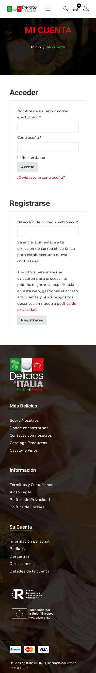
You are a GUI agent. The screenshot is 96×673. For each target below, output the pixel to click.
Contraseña (40, 137)
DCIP (24, 668)
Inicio (36, 47)
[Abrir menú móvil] (48, 9)
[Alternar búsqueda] (66, 9)
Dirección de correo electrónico (48, 222)
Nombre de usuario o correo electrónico (43, 114)
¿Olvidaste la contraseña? (41, 177)
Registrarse (32, 320)
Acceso (27, 167)
